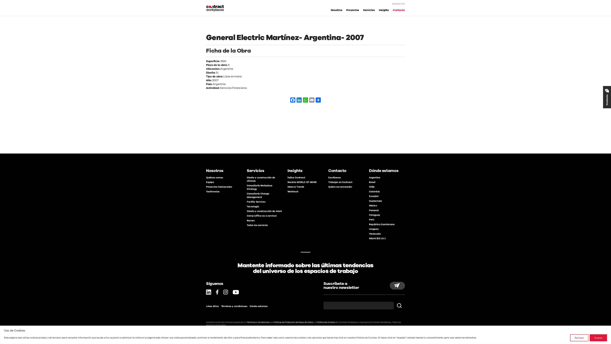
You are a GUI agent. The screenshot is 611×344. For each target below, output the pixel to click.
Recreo (251, 220)
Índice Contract (296, 177)
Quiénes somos (214, 177)
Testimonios (213, 191)
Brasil (372, 182)
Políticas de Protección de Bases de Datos (293, 322)
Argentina (374, 177)
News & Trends (296, 186)
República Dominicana (381, 224)
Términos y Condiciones (258, 322)
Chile (372, 186)
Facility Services (256, 201)
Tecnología (253, 206)
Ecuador (374, 196)
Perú (371, 219)
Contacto (399, 10)
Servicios (369, 10)
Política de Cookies (366, 337)
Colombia (374, 191)
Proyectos (352, 10)
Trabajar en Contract (340, 182)
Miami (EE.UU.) (377, 238)
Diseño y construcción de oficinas (261, 179)
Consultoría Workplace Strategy (259, 187)
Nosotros (336, 10)
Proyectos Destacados (219, 186)
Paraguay (374, 215)
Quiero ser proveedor (340, 186)
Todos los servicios (257, 225)
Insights (384, 10)
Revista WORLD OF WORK (302, 182)
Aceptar (598, 337)
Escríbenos (334, 177)
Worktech (293, 191)
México (373, 205)
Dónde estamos (258, 306)
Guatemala (375, 201)
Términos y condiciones (234, 306)
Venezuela (375, 233)
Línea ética (212, 306)
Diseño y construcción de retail (264, 211)
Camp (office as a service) (261, 215)
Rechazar (579, 337)
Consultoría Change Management (258, 195)
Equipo (210, 182)
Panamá (374, 210)
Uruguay (374, 229)
